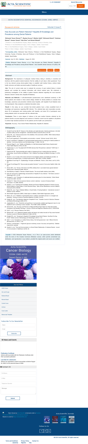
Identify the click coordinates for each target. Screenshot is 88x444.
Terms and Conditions (12, 441)
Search (81, 6)
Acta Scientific (21, 413)
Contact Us (35, 441)
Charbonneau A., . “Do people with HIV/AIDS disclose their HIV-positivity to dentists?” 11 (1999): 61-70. (33, 148)
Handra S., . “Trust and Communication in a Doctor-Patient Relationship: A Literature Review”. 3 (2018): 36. (33, 228)
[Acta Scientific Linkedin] (49, 431)
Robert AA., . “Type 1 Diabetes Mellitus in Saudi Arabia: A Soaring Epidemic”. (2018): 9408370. (33, 190)
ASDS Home (5, 288)
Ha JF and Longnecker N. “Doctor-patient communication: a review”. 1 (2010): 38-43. (32, 138)
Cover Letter (5, 310)
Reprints (57, 70)
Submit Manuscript (76, 2)
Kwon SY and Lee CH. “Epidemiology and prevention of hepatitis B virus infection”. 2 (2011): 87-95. (33, 174)
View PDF (50, 70)
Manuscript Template (7, 314)
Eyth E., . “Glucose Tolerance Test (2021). (18, 210)
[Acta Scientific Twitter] (45, 431)
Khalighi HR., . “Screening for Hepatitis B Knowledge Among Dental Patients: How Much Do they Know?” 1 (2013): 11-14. (32, 217)
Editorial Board (5, 295)
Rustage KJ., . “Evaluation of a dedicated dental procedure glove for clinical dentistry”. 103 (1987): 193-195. (33, 178)
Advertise (15, 443)
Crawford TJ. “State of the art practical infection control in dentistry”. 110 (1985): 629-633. (30, 181)
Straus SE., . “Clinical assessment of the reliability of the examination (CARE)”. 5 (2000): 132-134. (33, 135)
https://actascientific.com (20, 417)
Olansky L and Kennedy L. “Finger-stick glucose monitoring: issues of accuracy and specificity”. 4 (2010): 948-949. (33, 224)
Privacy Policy (25, 441)
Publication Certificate (7, 350)
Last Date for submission (8, 356)
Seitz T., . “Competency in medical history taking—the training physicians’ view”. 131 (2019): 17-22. (32, 220)
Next (34, 262)
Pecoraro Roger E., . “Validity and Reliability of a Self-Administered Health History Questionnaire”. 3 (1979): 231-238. (32, 145)
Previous (2, 262)
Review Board (5, 299)
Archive (3, 307)
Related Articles (42, 70)
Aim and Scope (5, 292)
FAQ (30, 443)
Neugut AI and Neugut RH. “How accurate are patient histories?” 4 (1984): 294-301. (33, 165)
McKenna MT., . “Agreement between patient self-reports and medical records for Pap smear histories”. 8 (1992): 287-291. (33, 213)
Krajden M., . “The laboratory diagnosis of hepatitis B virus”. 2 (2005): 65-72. (33, 200)
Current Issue (5, 303)
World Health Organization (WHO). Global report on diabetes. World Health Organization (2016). (30, 193)
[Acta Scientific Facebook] (41, 431)
